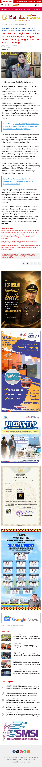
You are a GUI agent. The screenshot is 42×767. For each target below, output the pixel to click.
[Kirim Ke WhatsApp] (39, 263)
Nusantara (36, 30)
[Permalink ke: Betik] (3, 46)
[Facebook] (14, 751)
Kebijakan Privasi (29, 759)
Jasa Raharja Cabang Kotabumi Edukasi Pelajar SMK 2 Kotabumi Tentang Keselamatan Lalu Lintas (22, 708)
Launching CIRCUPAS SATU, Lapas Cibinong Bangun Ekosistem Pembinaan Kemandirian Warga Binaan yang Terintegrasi (22, 687)
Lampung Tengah (20, 30)
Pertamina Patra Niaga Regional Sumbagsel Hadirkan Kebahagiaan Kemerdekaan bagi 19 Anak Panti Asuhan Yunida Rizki (22, 701)
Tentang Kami (33, 757)
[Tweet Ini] (27, 263)
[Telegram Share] (35, 263)
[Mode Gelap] (36, 5)
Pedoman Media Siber (14, 759)
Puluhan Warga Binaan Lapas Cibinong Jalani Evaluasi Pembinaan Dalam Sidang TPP (19, 242)
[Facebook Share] (23, 263)
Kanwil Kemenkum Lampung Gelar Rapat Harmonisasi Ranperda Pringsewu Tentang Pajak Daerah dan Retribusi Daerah (26, 672)
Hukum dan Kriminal (28, 28)
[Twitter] (17, 751)
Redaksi (24, 757)
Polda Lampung (13, 46)
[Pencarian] (39, 5)
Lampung (11, 30)
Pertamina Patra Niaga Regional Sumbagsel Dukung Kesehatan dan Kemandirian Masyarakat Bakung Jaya (23, 715)
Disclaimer (16, 757)
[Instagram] (21, 751)
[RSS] (28, 751)
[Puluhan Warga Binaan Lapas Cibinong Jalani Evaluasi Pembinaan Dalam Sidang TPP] (6, 655)
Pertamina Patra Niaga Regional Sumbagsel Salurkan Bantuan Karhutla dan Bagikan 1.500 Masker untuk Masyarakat (18, 236)
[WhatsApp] (24, 751)
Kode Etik (7, 757)
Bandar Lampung (6, 28)
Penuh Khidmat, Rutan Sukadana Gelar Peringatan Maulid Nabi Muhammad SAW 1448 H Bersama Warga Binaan (20, 231)
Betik (7, 46)
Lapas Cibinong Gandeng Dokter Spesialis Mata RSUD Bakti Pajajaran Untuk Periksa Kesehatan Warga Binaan (21, 694)
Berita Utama (17, 28)
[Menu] (2, 5)
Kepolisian (4, 30)
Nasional (29, 30)
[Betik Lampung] (13, 5)
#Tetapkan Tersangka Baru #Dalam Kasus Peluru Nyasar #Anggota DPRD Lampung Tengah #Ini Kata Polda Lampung (19, 256)
